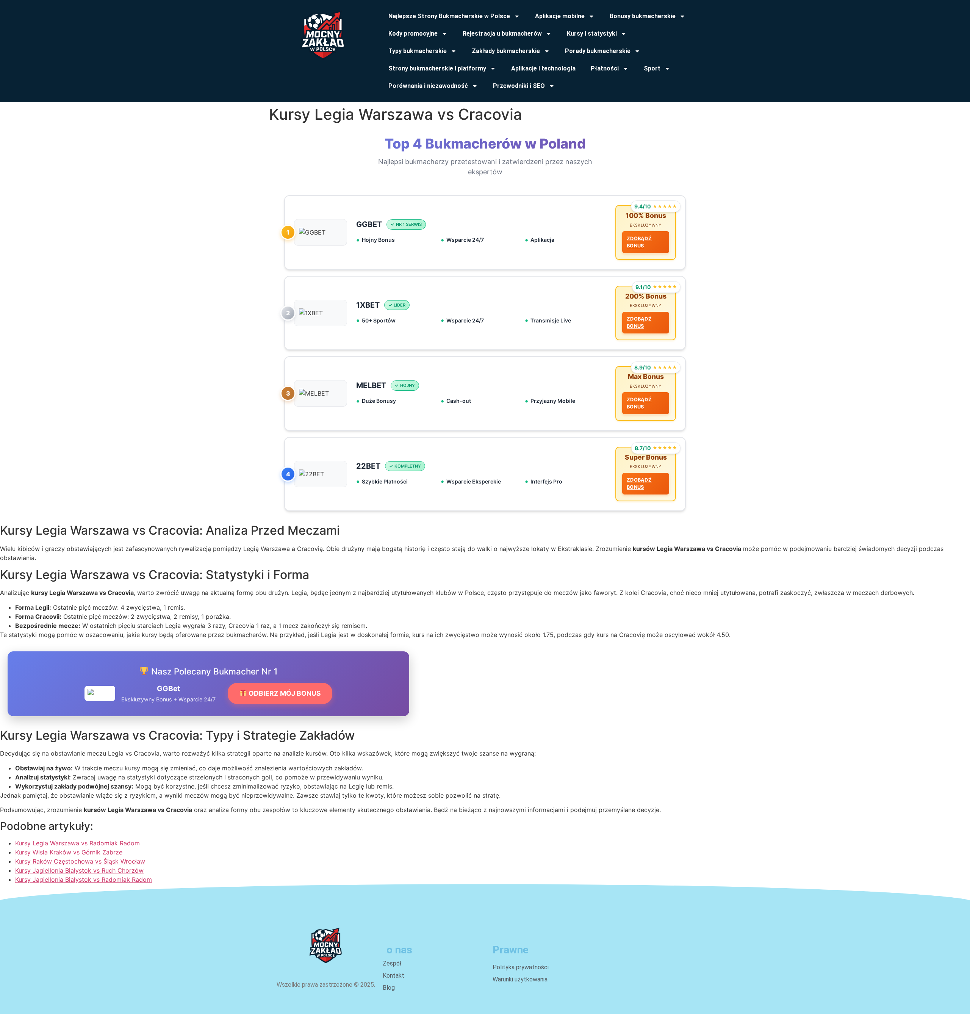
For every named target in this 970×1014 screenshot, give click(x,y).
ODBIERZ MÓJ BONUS (284, 693)
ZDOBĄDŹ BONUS (639, 242)
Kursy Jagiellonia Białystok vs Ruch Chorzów (79, 870)
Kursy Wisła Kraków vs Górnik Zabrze (68, 852)
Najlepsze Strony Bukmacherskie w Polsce (449, 16)
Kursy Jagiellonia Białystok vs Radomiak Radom (83, 879)
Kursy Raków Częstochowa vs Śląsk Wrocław (80, 861)
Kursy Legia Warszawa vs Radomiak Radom (77, 843)
